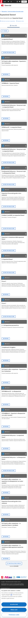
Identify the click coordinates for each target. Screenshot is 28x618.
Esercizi (8, 5)
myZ (5, 1)
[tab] (13, 25)
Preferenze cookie (14, 615)
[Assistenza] (8, 2)
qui (11, 594)
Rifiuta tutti (14, 610)
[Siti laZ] (17, 1)
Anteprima (6, 74)
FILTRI (5, 31)
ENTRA (24, 1)
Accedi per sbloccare (8, 52)
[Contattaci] (11, 2)
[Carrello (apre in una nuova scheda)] (19, 1)
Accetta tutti (14, 604)
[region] (14, 603)
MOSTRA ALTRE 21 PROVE (15, 563)
